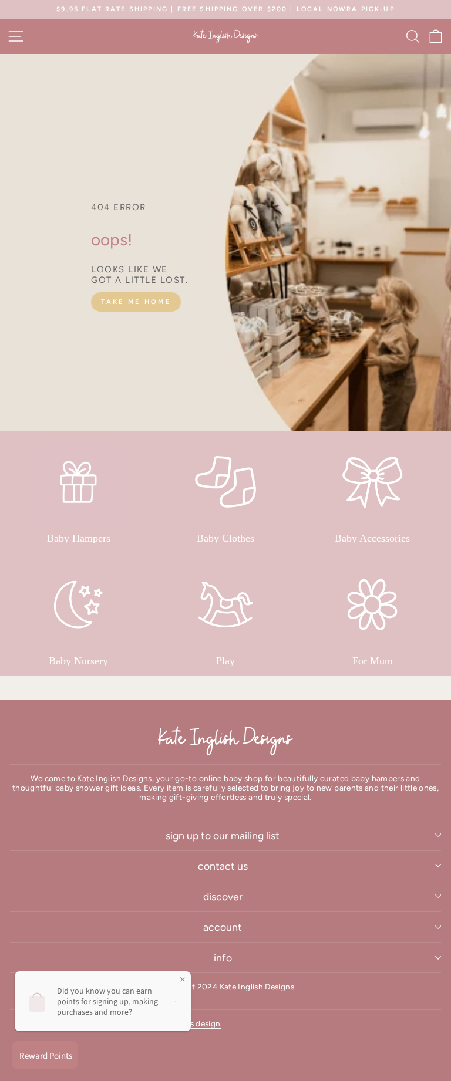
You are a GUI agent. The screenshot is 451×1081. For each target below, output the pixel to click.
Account (222, 927)
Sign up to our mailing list (223, 835)
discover (223, 896)
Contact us (223, 866)
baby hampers (377, 778)
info (223, 957)
